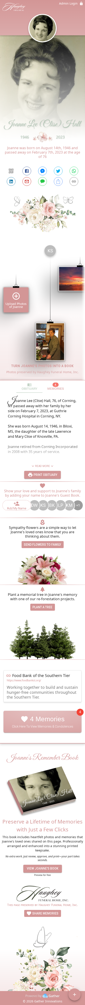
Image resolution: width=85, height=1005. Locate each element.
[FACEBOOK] (26, 171)
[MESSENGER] (42, 171)
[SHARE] (58, 181)
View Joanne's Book (42, 868)
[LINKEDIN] (11, 181)
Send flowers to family (42, 544)
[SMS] (42, 181)
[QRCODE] (11, 171)
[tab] (29, 386)
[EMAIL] (26, 181)
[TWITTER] (58, 171)
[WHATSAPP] (74, 171)
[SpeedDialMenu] (74, 994)
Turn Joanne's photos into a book (42, 366)
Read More (42, 466)
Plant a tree (42, 607)
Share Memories (45, 913)
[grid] (42, 310)
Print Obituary (45, 475)
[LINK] (74, 181)
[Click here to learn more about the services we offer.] (42, 894)
